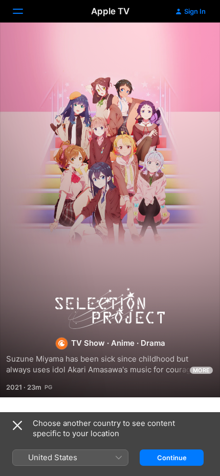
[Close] (17, 425)
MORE (201, 370)
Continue (172, 458)
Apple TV (110, 11)
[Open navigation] (24, 11)
